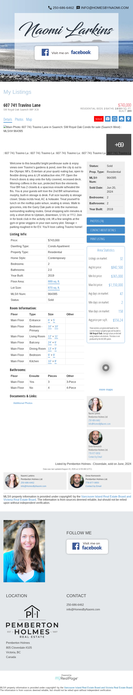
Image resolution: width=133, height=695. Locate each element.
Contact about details (103, 230)
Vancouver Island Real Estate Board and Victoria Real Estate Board (98, 687)
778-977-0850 (94, 453)
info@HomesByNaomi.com (83, 609)
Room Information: (23, 308)
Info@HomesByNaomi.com (99, 423)
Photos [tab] (19, 119)
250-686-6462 (63, 8)
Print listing (97, 239)
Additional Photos (22, 403)
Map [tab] (29, 119)
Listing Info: (18, 234)
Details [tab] (7, 119)
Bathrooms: (18, 369)
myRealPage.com (66, 678)
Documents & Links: (23, 396)
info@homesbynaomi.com (105, 8)
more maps (106, 389)
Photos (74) (97, 221)
